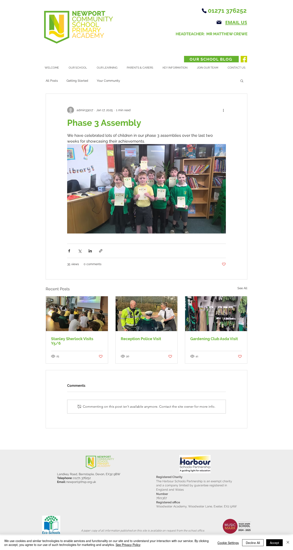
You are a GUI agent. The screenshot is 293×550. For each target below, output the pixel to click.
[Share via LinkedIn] (90, 251)
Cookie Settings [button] (228, 543)
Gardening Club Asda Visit (214, 338)
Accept (274, 543)
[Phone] (204, 10)
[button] (79, 67)
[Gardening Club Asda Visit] (216, 313)
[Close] (287, 543)
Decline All (253, 543)
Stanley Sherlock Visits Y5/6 (72, 341)
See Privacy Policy (128, 544)
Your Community (108, 80)
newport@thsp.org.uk (81, 482)
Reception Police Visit (141, 338)
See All (242, 288)
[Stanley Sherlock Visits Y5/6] (77, 313)
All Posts (52, 80)
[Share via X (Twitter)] (80, 251)
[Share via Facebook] (69, 251)
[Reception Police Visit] (147, 313)
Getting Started (77, 80)
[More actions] (223, 110)
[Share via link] (101, 251)
